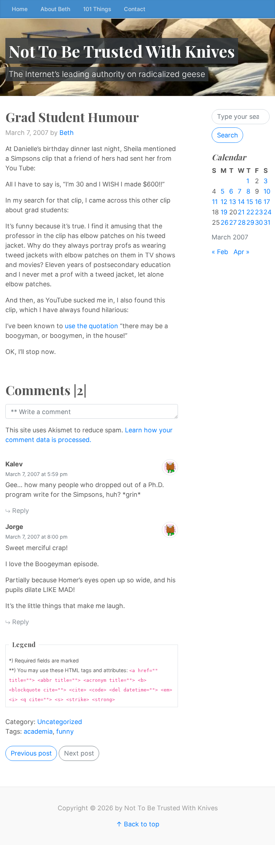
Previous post (31, 753)
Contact (134, 9)
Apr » (241, 252)
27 (233, 222)
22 (250, 212)
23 (259, 212)
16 (258, 201)
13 (232, 201)
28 (242, 222)
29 (250, 222)
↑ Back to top (137, 824)
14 (241, 201)
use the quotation (91, 326)
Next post (79, 753)
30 (259, 222)
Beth (66, 132)
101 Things (97, 9)
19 (224, 212)
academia (38, 731)
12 (224, 201)
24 (268, 212)
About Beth (55, 9)
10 (267, 191)
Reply (19, 510)
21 (241, 212)
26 (224, 222)
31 (267, 222)
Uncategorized (59, 721)
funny (65, 731)
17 (267, 201)
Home (20, 9)
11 (215, 201)
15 (249, 201)
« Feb (220, 252)
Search (227, 135)
